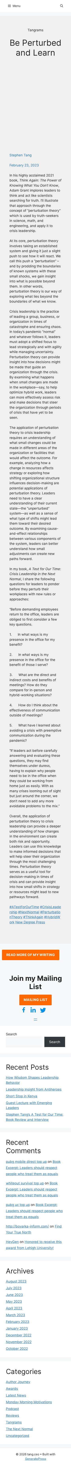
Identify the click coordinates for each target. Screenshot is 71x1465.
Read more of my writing (30, 955)
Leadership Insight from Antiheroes (34, 1089)
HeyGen (12, 1242)
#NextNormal (28, 912)
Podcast (12, 1409)
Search (11, 1034)
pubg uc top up (18, 1205)
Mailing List (35, 1000)
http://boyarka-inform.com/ (27, 1226)
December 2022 (18, 1335)
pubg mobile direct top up (26, 1162)
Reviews (12, 1416)
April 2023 (14, 1308)
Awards (12, 1389)
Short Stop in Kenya (21, 1096)
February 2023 (17, 1322)
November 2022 (19, 1342)
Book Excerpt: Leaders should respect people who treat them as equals (33, 1168)
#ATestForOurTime (24, 907)
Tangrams (14, 1422)
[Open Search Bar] (61, 6)
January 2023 (17, 1328)
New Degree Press (30, 922)
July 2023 (13, 1288)
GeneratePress (35, 1459)
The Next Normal (19, 1429)
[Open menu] (35, 1019)
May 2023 (14, 1302)
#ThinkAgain (33, 917)
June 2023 (14, 1295)
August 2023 (16, 1281)
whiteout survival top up (25, 1183)
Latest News (16, 1395)
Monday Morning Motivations (29, 1402)
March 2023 (15, 1315)
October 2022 (17, 1349)
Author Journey (18, 1382)
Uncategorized (17, 1436)
